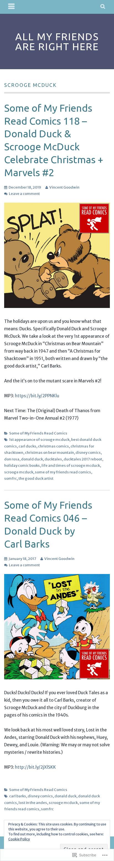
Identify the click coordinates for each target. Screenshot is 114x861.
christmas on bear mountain (49, 452)
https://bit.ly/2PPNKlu (37, 395)
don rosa (11, 459)
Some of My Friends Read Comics (38, 433)
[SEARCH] (103, 7)
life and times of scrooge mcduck (71, 465)
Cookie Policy (19, 839)
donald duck (32, 459)
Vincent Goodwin (64, 187)
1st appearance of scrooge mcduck (39, 439)
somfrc (10, 478)
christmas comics (53, 446)
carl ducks (27, 446)
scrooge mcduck (18, 472)
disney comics (88, 452)
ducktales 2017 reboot (83, 459)
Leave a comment (24, 193)
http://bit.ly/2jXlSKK (35, 767)
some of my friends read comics (63, 472)
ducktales (53, 459)
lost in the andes (33, 802)
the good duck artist (36, 478)
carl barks (17, 796)
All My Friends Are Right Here (57, 41)
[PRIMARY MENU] (11, 7)
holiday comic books (22, 465)
